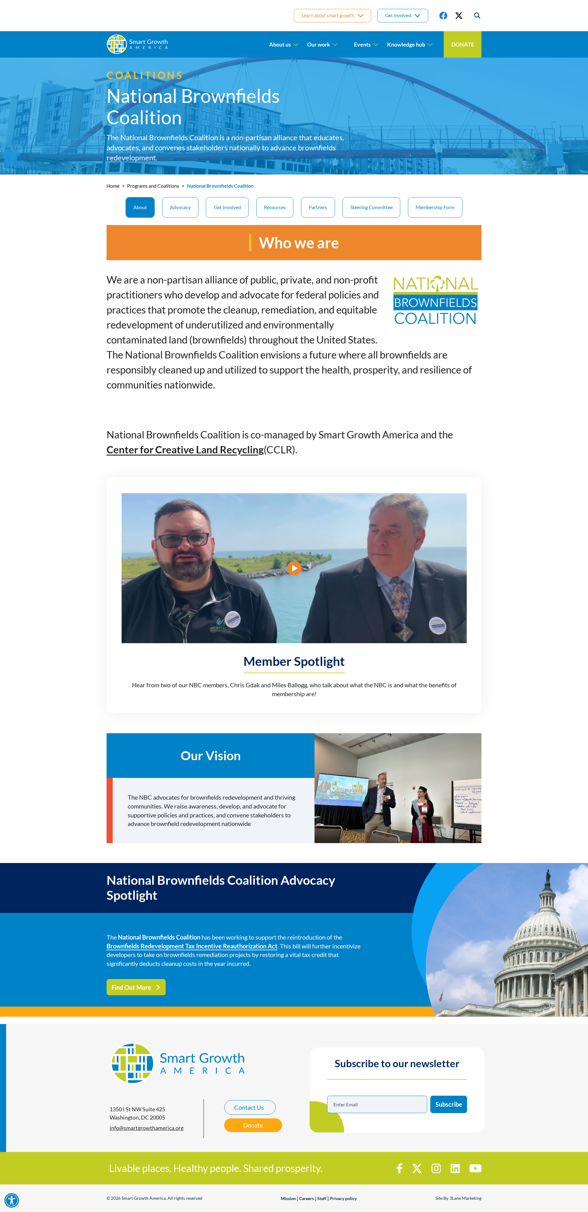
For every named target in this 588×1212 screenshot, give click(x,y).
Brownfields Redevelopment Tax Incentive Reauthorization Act (192, 946)
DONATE (462, 44)
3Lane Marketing (465, 1198)
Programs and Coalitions (153, 186)
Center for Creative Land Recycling (185, 450)
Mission (288, 1198)
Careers (306, 1198)
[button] (474, 16)
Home (113, 186)
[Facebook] (443, 16)
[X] (459, 16)
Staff (321, 1198)
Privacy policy (343, 1198)
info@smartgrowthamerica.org (146, 1127)
